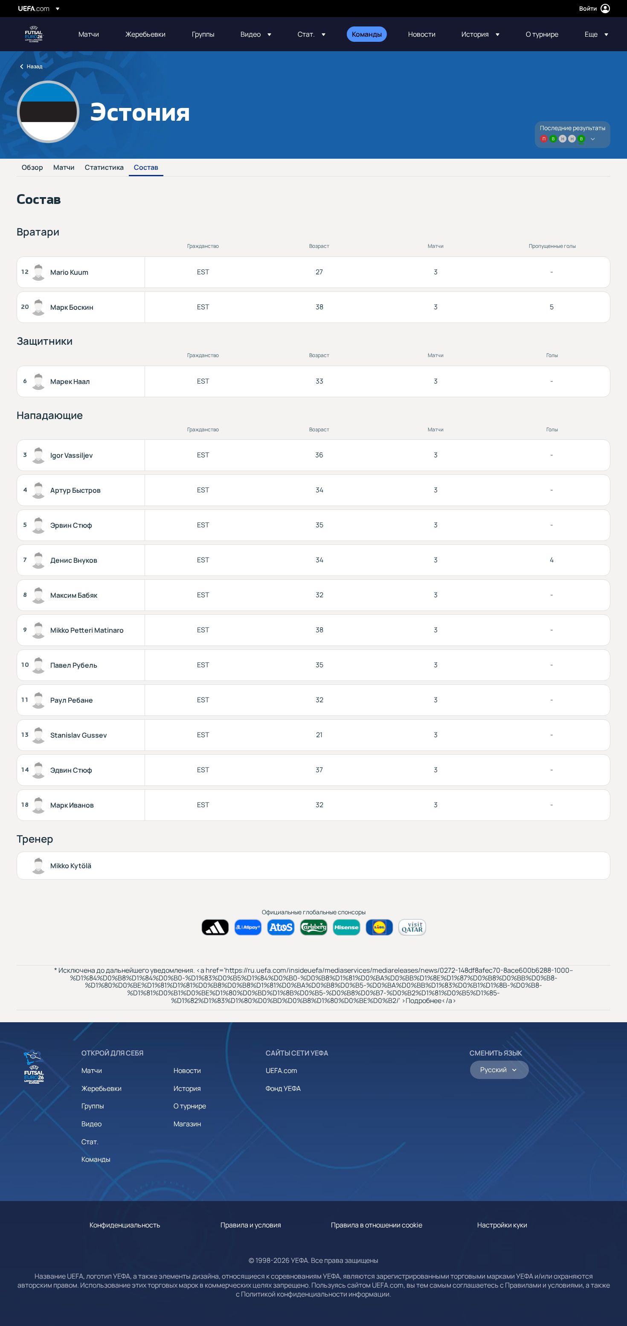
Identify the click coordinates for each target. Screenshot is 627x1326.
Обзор (32, 168)
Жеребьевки (101, 1088)
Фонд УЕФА (283, 1088)
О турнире (190, 1106)
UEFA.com (281, 1070)
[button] (256, 34)
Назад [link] (34, 66)
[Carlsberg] (314, 927)
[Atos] (281, 927)
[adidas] (215, 927)
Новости (187, 1070)
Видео (91, 1123)
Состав (146, 168)
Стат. (90, 1141)
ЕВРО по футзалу (34, 34)
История (187, 1088)
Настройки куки (502, 1225)
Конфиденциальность (125, 1225)
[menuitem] (91, 34)
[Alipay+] (248, 927)
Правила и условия (251, 1225)
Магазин (187, 1123)
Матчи (64, 168)
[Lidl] (379, 927)
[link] (88, 34)
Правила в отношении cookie (376, 1225)
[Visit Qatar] (412, 927)
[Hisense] (346, 927)
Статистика (104, 168)
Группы (92, 1106)
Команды (95, 1159)
